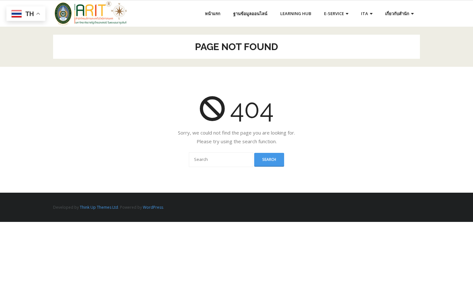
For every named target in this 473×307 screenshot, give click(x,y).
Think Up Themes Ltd (99, 207)
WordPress (153, 207)
